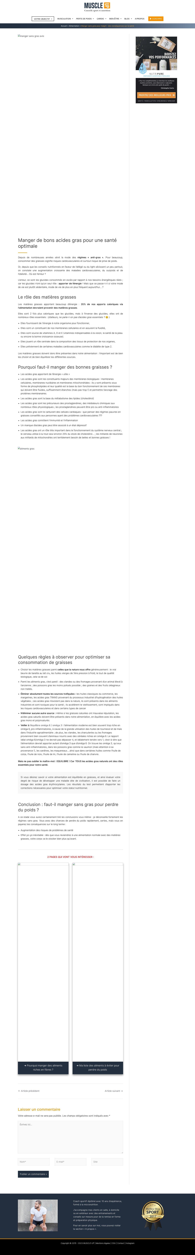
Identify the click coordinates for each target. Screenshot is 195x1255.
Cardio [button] (100, 19)
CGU (114, 1243)
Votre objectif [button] (42, 19)
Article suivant (114, 1091)
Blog (127, 19)
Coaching (157, 19)
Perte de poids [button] (84, 19)
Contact (120, 1243)
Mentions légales (103, 1243)
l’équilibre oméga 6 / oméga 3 (46, 725)
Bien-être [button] (114, 19)
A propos (139, 19)
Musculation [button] (64, 19)
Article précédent (28, 1091)
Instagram (130, 1243)
